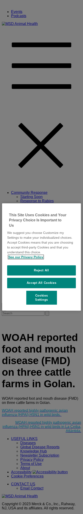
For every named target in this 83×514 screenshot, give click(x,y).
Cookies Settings (41, 297)
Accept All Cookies (41, 283)
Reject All (41, 270)
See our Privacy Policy (25, 257)
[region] (41, 257)
